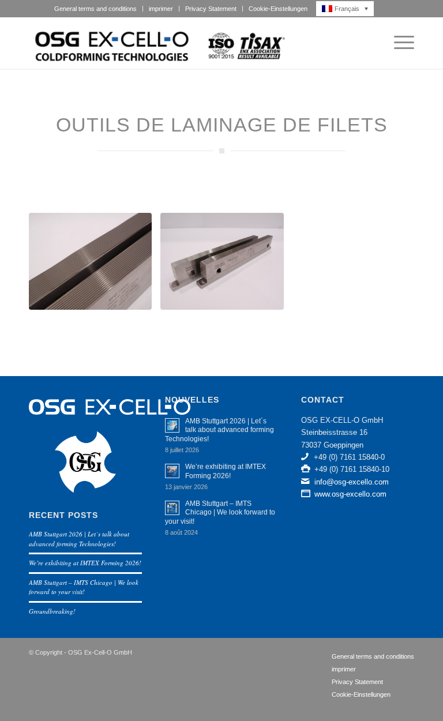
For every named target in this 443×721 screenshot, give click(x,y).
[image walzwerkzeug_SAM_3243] (94, 265)
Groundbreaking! (52, 611)
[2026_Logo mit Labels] (158, 43)
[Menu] (398, 43)
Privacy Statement (210, 8)
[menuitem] (95, 9)
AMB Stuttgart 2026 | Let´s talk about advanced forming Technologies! (79, 539)
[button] (348, 8)
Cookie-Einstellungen (278, 8)
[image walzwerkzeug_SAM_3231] (226, 265)
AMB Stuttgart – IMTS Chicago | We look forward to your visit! (83, 587)
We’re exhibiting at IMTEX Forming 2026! (85, 562)
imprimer (161, 8)
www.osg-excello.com (350, 494)
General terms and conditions (95, 8)
